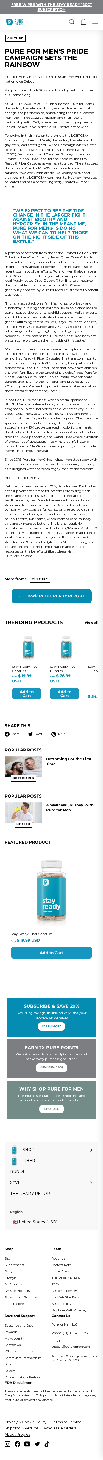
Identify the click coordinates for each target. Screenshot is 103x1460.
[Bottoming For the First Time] (23, 767)
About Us (58, 1258)
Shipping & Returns (21, 1428)
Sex (7, 1258)
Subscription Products (21, 1297)
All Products (13, 1284)
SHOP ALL (51, 1109)
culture (15, 38)
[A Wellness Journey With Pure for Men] (23, 813)
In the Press (60, 1271)
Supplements (14, 1265)
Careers (10, 1371)
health (23, 824)
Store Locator (14, 1364)
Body (8, 1271)
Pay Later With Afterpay (69, 1310)
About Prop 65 (17, 1434)
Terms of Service (67, 1422)
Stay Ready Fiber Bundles (63, 668)
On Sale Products (17, 1291)
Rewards (11, 1332)
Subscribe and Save (19, 1325)
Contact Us (13, 1345)
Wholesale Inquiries (19, 1351)
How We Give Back (66, 1297)
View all (91, 622)
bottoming (23, 778)
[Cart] (83, 22)
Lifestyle (10, 1278)
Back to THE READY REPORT (55, 595)
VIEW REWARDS (51, 1067)
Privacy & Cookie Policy (25, 1422)
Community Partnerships (23, 1358)
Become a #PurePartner (22, 1377)
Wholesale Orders (60, 1428)
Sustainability (61, 1304)
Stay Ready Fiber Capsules (31, 934)
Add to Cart (51, 952)
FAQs (55, 1284)
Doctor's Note (61, 1265)
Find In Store (14, 1304)
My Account (13, 1338)
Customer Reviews (65, 1291)
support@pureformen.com (71, 1346)
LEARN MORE (51, 1026)
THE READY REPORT (67, 1278)
